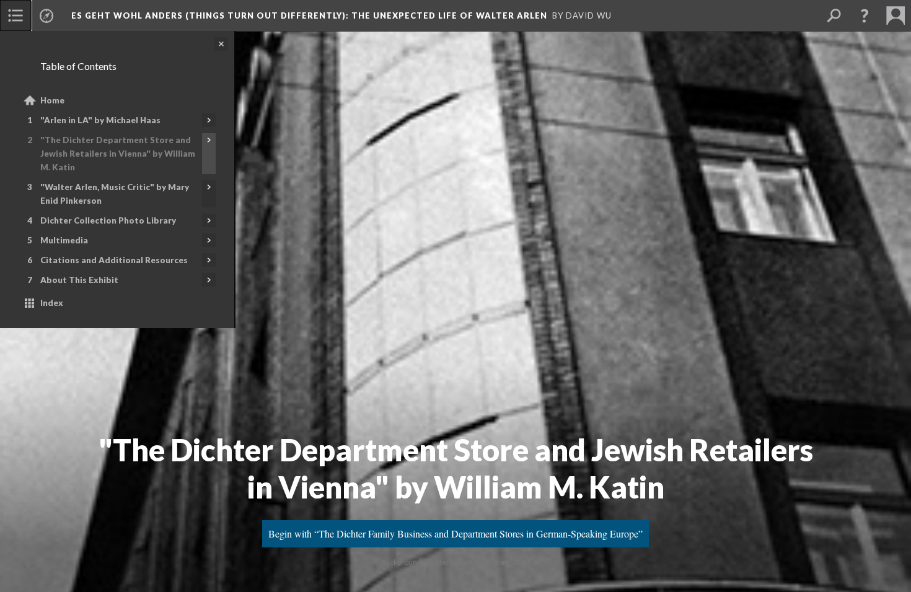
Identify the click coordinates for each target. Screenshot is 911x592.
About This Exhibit (79, 280)
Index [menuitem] (51, 303)
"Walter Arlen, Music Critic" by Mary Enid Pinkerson (114, 194)
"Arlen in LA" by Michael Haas (100, 120)
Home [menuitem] (52, 100)
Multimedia (64, 240)
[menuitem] (15, 15)
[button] (864, 15)
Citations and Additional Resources (114, 260)
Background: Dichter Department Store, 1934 (455, 562)
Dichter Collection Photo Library (108, 220)
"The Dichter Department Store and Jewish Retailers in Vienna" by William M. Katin (117, 153)
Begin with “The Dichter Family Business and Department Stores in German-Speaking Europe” (455, 533)
